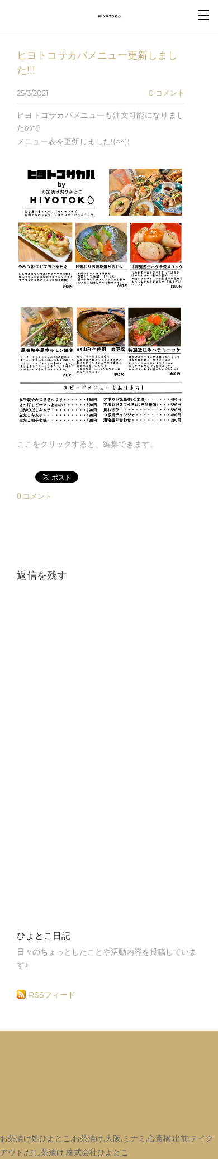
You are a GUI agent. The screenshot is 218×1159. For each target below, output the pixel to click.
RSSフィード (52, 995)
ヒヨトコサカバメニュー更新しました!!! (97, 63)
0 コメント (166, 92)
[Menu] (204, 14)
